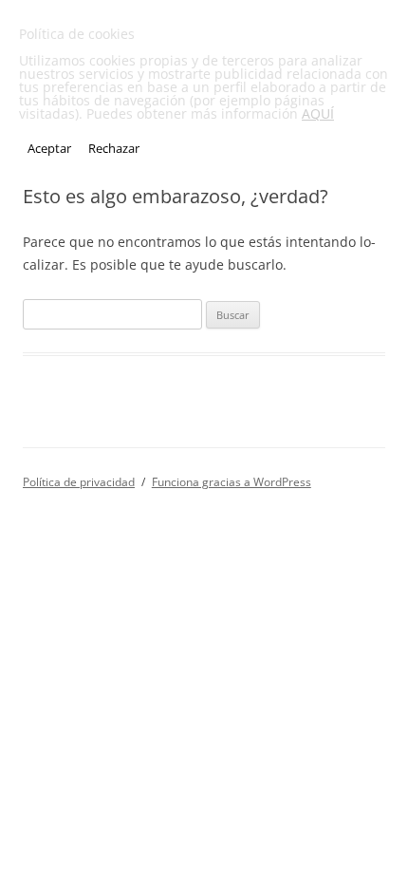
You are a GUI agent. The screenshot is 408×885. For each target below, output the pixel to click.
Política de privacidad (79, 482)
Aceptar (49, 148)
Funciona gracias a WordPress (231, 482)
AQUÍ (318, 113)
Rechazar (113, 148)
